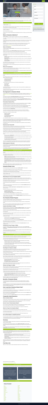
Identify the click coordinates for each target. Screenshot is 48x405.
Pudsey (5, 396)
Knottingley (19, 400)
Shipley (5, 393)
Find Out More (17, 329)
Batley (4, 395)
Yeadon (19, 388)
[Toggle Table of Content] (9, 24)
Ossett (18, 386)
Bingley (5, 394)
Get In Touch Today (17, 22)
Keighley (5, 399)
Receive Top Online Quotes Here (17, 234)
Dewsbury (5, 397)
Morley (4, 400)
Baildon (5, 398)
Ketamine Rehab (10, 45)
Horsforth (19, 387)
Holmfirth (19, 385)
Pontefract (19, 399)
